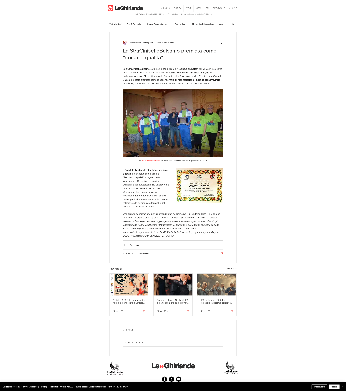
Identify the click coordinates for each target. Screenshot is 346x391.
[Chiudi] (342, 387)
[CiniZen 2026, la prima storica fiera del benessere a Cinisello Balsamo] (129, 284)
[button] (177, 8)
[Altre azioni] (221, 42)
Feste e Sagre (181, 24)
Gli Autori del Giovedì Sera (203, 24)
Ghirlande (131, 8)
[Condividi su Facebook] (124, 245)
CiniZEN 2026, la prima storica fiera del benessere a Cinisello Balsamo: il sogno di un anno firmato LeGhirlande (129, 301)
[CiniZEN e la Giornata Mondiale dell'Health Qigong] (216, 284)
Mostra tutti (232, 268)
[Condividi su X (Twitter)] (131, 245)
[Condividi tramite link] (144, 245)
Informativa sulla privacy (117, 386)
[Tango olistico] (173, 284)
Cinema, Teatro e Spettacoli (158, 24)
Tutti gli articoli (115, 24)
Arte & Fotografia (134, 24)
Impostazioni (319, 386)
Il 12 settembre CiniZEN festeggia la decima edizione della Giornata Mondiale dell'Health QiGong (216, 301)
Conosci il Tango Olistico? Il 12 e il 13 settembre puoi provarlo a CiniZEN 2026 (173, 301)
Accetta (334, 386)
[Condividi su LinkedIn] (137, 245)
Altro (221, 24)
